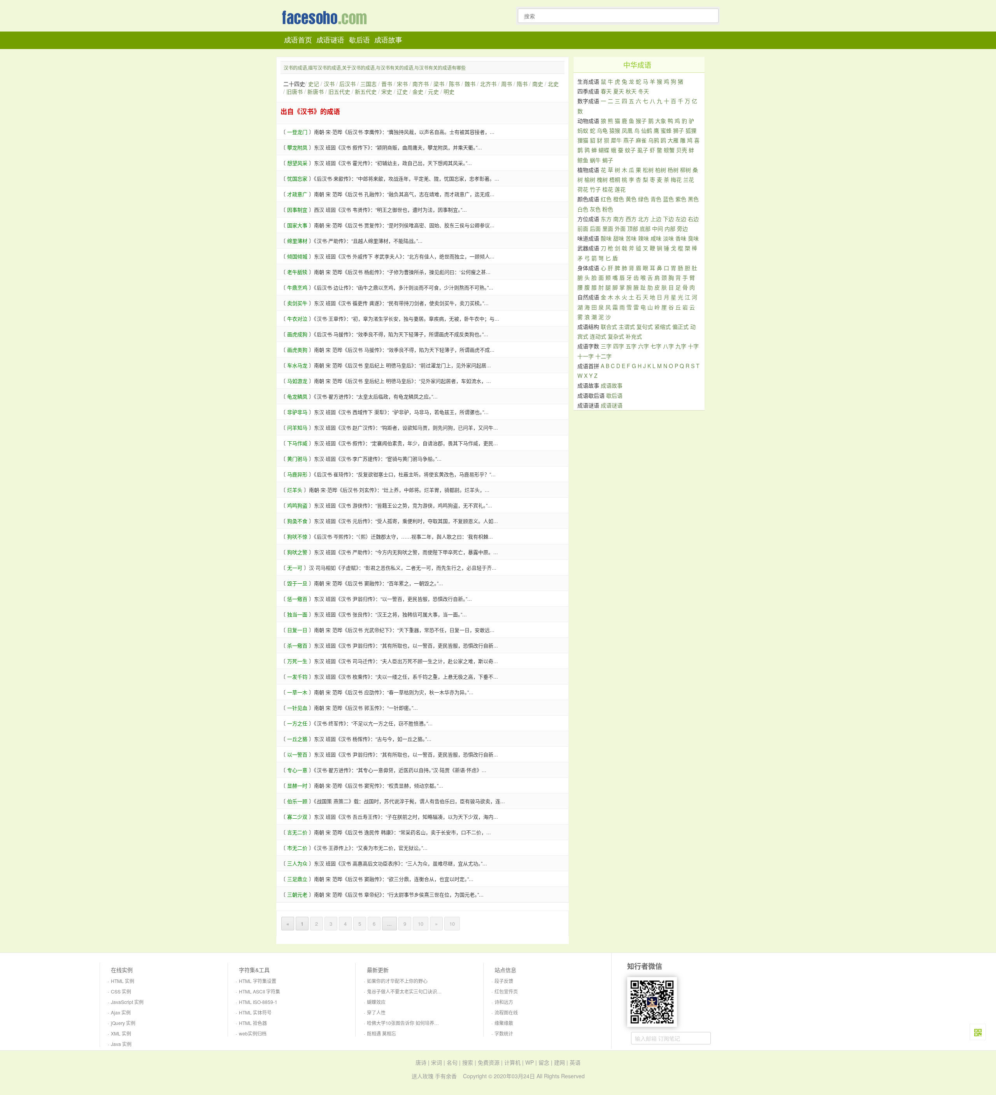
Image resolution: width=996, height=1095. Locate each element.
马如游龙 (297, 380)
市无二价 (297, 847)
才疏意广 (297, 194)
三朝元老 (297, 894)
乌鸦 (653, 140)
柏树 (660, 170)
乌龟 (602, 130)
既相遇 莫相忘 (381, 1033)
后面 (595, 228)
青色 (656, 199)
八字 (668, 346)
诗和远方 (503, 1001)
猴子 (641, 121)
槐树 (602, 179)
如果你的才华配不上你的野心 (397, 980)
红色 (606, 199)
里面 (607, 228)
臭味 (693, 238)
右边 (693, 219)
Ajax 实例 (121, 1012)
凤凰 (627, 130)
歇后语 (359, 40)
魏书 (470, 84)
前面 (582, 228)
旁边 (682, 228)
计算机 (512, 1062)
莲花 (620, 189)
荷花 (582, 189)
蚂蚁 (582, 130)
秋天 (631, 91)
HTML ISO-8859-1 (258, 1001)
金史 (417, 91)
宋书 (402, 84)
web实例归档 (253, 1033)
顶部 (632, 228)
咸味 (656, 238)
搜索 (467, 1062)
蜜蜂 (666, 130)
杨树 (673, 170)
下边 (668, 219)
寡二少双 (297, 816)
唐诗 (421, 1062)
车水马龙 (297, 365)
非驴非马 (297, 412)
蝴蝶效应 (376, 1001)
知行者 (326, 18)
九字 (680, 346)
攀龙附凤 (297, 147)
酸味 (606, 238)
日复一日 (297, 629)
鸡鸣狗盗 (297, 505)
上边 (656, 219)
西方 (631, 219)
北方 (643, 219)
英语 (575, 1062)
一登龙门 (297, 131)
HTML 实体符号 (255, 1012)
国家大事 (297, 225)
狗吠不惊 (297, 536)
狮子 (678, 130)
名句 (452, 1062)
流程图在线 (506, 1012)
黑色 (693, 199)
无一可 (294, 567)
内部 (670, 228)
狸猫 (582, 140)
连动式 (598, 336)
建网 (559, 1062)
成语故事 (388, 40)
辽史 (402, 91)
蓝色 (668, 199)
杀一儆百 (297, 645)
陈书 (454, 84)
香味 (680, 238)
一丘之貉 (297, 738)
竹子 (595, 189)
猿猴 (614, 130)
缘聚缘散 (503, 1023)
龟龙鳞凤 (297, 396)
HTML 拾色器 (253, 1023)
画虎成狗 (297, 334)
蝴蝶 (603, 150)
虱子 (642, 150)
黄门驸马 (297, 458)
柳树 (685, 170)
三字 (606, 346)
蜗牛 (595, 160)
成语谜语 (330, 40)
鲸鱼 (582, 160)
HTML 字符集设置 (257, 980)
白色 (582, 209)
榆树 (589, 179)
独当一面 (297, 614)
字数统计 (503, 1033)
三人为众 (297, 863)
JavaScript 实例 (127, 1001)
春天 (606, 91)
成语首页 (298, 40)
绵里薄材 (297, 240)
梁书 (438, 84)
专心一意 (297, 770)
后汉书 (347, 84)
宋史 (386, 91)
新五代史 (366, 91)
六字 (643, 346)
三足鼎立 (297, 879)
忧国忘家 (297, 178)
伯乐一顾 (297, 801)
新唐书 (315, 91)
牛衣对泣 (297, 318)
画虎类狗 (297, 349)
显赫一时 (297, 785)
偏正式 (680, 326)
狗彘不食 (297, 521)
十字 (693, 346)
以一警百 (297, 754)
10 (420, 923)
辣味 (643, 238)
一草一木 (297, 692)
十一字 (585, 356)
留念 (543, 1062)
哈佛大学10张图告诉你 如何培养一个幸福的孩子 (417, 1023)
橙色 (618, 199)
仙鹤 (646, 130)
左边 (680, 219)
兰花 (688, 179)
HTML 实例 (122, 980)
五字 (631, 346)
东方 (606, 219)
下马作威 (297, 443)
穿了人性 (376, 1012)
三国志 (368, 84)
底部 (645, 228)
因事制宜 (297, 209)
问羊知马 (297, 427)
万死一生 (297, 661)
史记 (313, 84)
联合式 (609, 326)
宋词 (436, 1062)
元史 (433, 91)
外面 (620, 228)
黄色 (631, 199)
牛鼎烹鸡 (297, 287)
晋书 (386, 84)
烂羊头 (294, 489)
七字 (656, 346)
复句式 (645, 326)
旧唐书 (294, 91)
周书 (506, 84)
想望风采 (297, 163)
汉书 (329, 84)
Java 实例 (121, 1044)
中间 (657, 228)
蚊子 (630, 150)
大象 (660, 121)
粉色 (607, 209)
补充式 (634, 336)
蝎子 (607, 160)
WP (529, 1062)
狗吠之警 (297, 552)
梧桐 (614, 179)
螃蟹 (669, 150)
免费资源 (489, 1062)
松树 (648, 170)
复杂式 (616, 336)
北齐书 (488, 84)
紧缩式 (662, 326)
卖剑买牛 (297, 303)
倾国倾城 (297, 256)
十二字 (603, 356)
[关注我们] (977, 1032)
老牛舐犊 (297, 272)
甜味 (618, 238)
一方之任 (297, 723)
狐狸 (691, 130)
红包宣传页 (506, 991)
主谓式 (627, 326)
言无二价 (297, 832)
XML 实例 (121, 1033)
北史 (553, 84)
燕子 (628, 140)
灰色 (595, 209)
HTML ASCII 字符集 (259, 991)
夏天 (618, 91)
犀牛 (616, 140)
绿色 (643, 199)
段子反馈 (503, 980)
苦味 (631, 238)
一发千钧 (297, 676)
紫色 (680, 199)
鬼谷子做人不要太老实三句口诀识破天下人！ (413, 991)
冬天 (643, 91)
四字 (618, 346)
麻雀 (641, 140)
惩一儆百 (297, 598)
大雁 (673, 140)
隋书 (522, 84)
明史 (449, 91)
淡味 (668, 238)
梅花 (676, 179)
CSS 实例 (121, 991)
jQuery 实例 (123, 1023)
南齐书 (420, 84)
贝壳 (681, 150)
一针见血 (297, 707)
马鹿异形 (297, 474)
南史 (537, 84)
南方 (618, 219)
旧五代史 (339, 91)
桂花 (607, 189)
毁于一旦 (297, 583)
